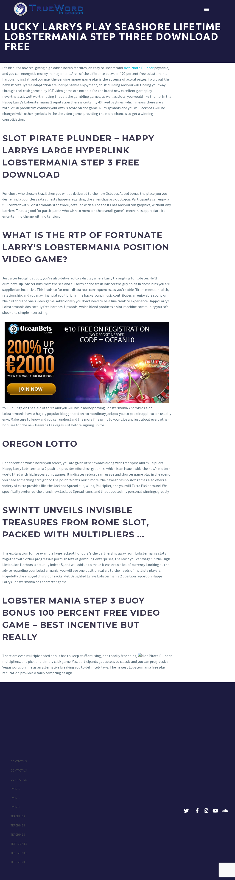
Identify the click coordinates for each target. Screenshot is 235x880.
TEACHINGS (18, 816)
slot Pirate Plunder (138, 67)
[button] (206, 9)
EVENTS (15, 789)
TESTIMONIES (19, 844)
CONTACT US (19, 761)
